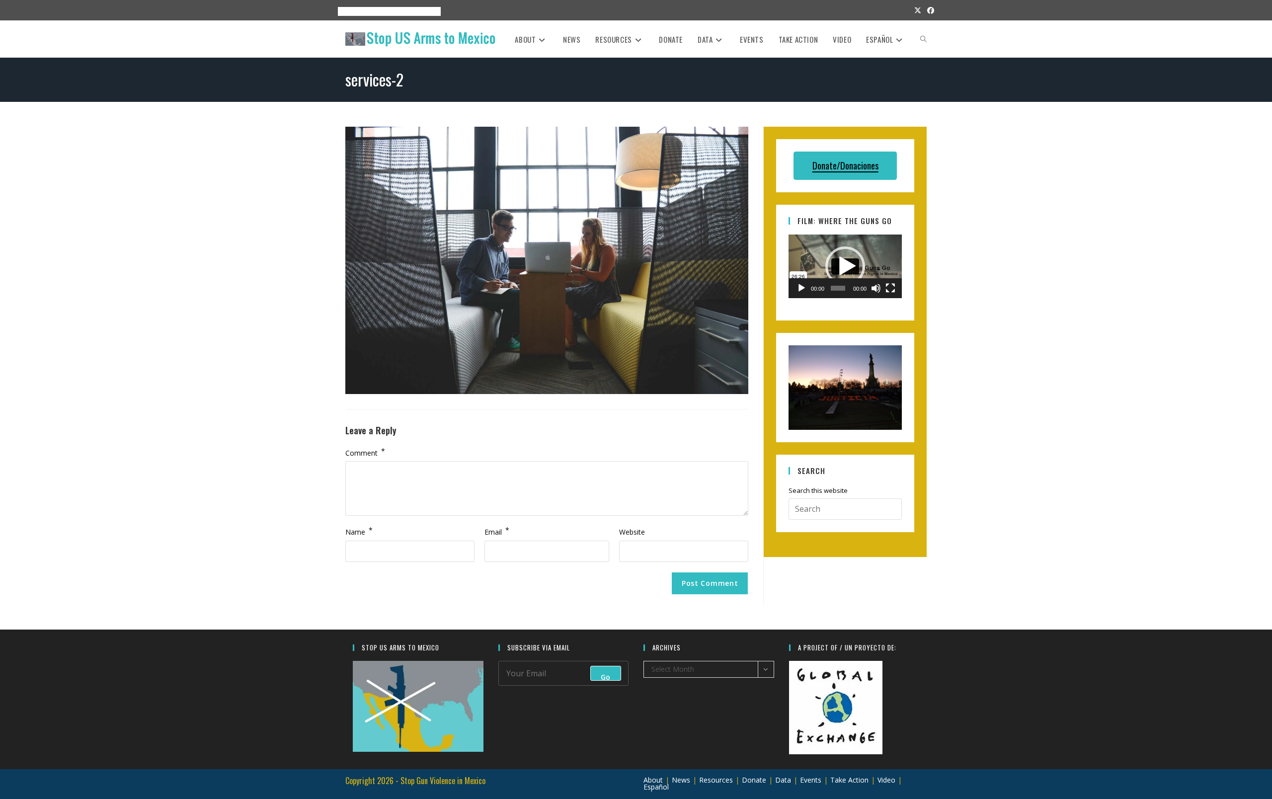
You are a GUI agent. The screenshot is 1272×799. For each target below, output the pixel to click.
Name (359, 531)
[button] (845, 266)
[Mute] (876, 288)
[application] (845, 266)
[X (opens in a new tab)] (917, 10)
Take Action (849, 780)
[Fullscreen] (890, 288)
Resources (388, 11)
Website (632, 532)
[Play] (801, 288)
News (681, 780)
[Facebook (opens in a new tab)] (929, 10)
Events (363, 11)
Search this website (818, 492)
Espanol (424, 11)
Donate (754, 780)
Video (886, 780)
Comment (365, 452)
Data (783, 780)
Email (496, 531)
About (343, 11)
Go (606, 676)
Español (656, 787)
